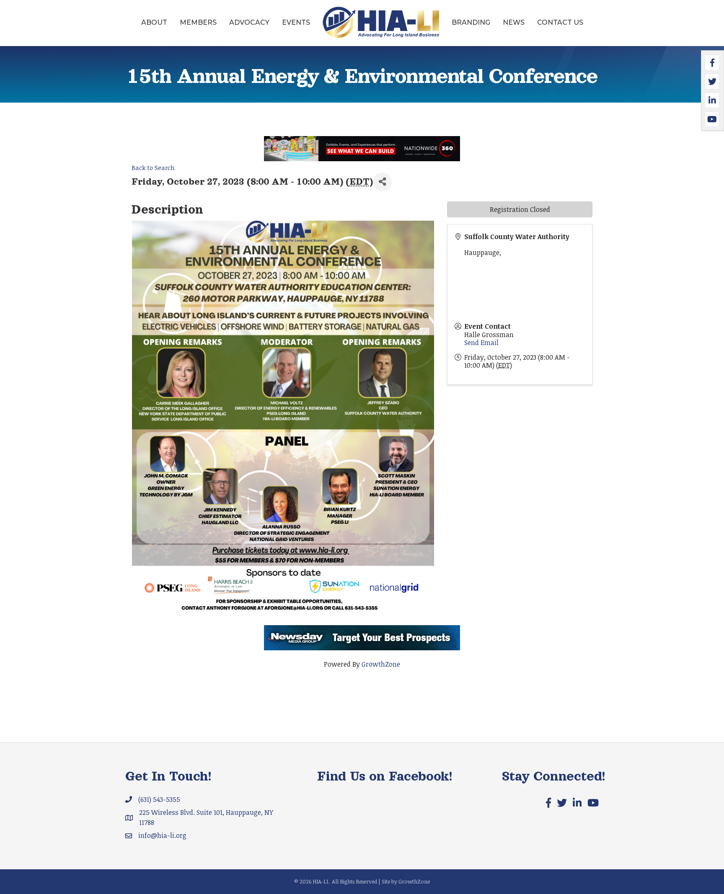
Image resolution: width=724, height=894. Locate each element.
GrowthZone (381, 664)
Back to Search (153, 168)
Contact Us (560, 22)
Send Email (481, 342)
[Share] (382, 182)
